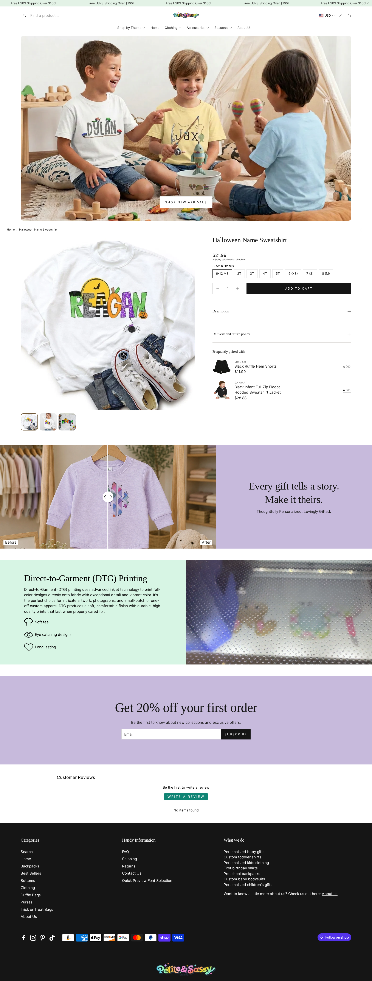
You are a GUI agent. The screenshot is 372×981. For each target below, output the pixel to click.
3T (252, 273)
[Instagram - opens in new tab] (33, 938)
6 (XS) (293, 273)
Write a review (186, 796)
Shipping (216, 259)
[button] (56, 15)
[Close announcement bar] (367, 3)
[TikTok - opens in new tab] (52, 938)
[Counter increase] (238, 288)
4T (265, 273)
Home (11, 229)
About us (330, 894)
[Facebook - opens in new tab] (24, 938)
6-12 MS (222, 273)
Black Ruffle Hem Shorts (255, 366)
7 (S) (309, 273)
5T (278, 273)
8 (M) (326, 273)
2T (239, 273)
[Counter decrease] (218, 288)
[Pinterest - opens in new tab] (43, 938)
